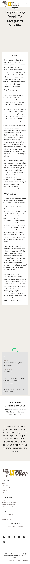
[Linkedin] (14, 537)
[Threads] (4, 542)
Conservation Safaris (7, 519)
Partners (4, 490)
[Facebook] (4, 537)
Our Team (5, 485)
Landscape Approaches (8, 504)
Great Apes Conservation (9, 502)
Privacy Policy (12, 560)
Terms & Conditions (22, 560)
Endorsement (6, 488)
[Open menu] (26, 3)
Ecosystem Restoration (8, 500)
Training (4, 517)
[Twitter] (9, 537)
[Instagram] (24, 537)
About (3, 483)
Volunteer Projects (7, 514)
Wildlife (15, 8)
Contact (4, 492)
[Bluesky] (9, 542)
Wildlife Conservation (8, 507)
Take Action (15, 529)
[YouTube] (19, 537)
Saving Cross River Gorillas (15, 526)
